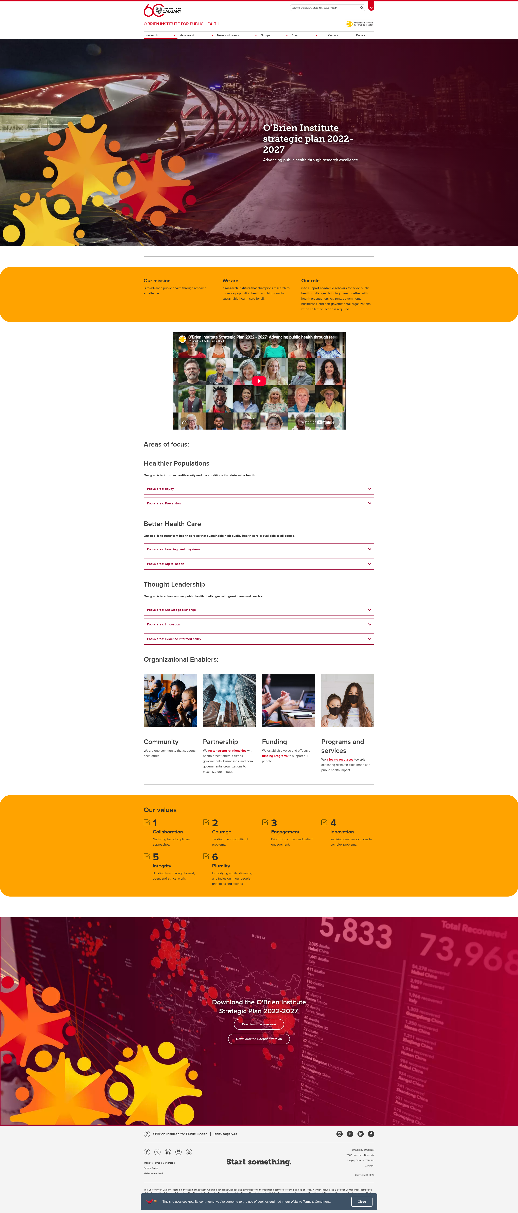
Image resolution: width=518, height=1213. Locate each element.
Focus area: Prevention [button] (164, 503)
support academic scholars (327, 288)
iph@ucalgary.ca (225, 1133)
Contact (333, 35)
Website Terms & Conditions (310, 1201)
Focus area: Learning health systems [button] (173, 549)
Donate (360, 35)
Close (362, 1201)
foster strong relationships (227, 750)
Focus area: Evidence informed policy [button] (174, 639)
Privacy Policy (151, 1168)
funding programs (275, 755)
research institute (238, 288)
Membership (187, 35)
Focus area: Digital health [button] (165, 563)
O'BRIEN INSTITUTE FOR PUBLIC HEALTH (181, 24)
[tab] (259, 489)
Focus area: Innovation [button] (163, 624)
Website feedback (153, 1173)
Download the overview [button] (259, 1024)
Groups (265, 35)
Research (152, 35)
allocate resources (340, 759)
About (295, 35)
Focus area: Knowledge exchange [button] (171, 609)
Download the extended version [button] (259, 1039)
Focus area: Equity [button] (160, 488)
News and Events (228, 35)
